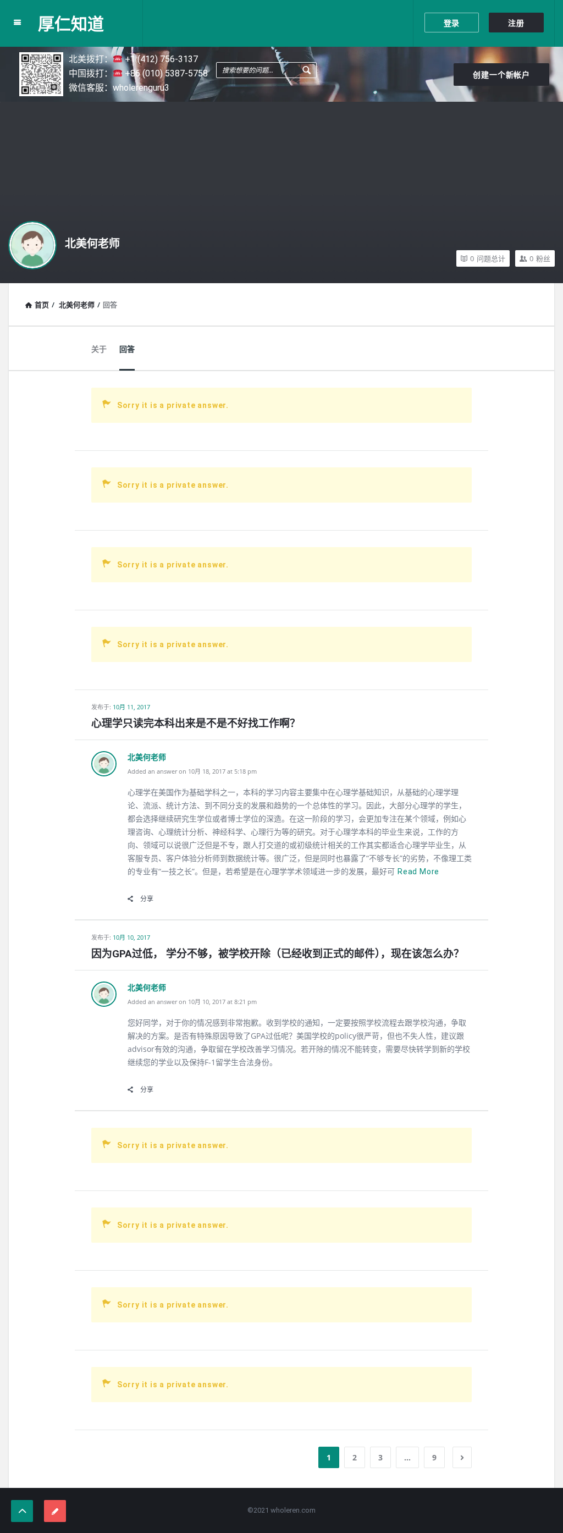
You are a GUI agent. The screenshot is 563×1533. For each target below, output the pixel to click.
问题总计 (487, 258)
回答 (127, 349)
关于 (99, 349)
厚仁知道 (71, 23)
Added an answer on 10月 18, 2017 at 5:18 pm (192, 771)
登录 (452, 23)
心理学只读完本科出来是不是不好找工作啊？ (195, 723)
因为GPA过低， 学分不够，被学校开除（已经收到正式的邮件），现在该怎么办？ (277, 953)
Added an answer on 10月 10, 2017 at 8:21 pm (192, 1001)
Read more (418, 871)
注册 (516, 23)
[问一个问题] (55, 1511)
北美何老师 (92, 243)
